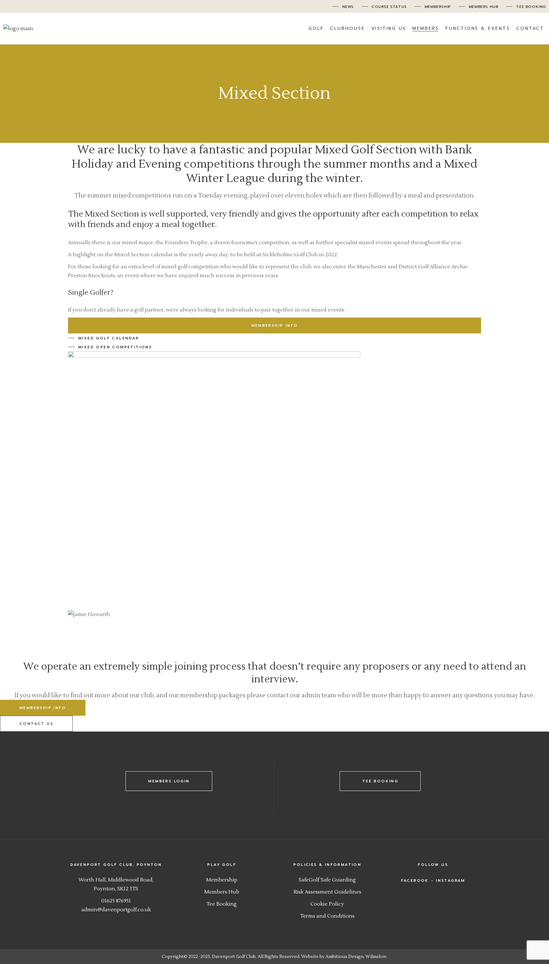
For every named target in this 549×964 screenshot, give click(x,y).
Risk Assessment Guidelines (327, 892)
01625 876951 (116, 901)
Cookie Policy (327, 904)
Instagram (450, 880)
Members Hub (221, 892)
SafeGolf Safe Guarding (327, 880)
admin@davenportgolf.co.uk (116, 910)
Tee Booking (222, 904)
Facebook (415, 880)
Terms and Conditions (327, 916)
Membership (221, 880)
